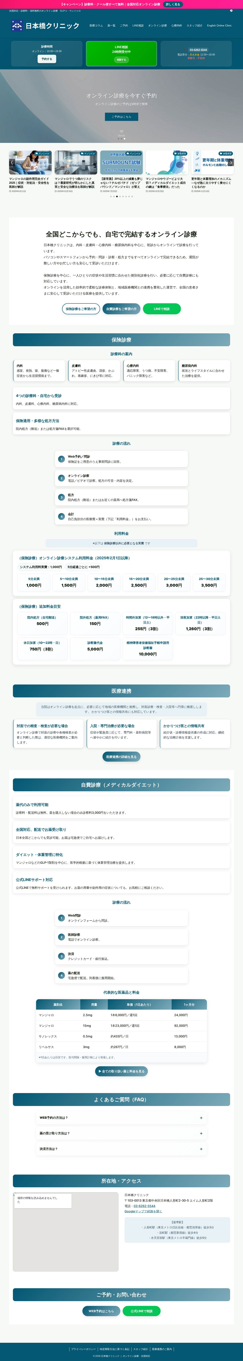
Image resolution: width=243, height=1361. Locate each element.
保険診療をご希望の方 (81, 309)
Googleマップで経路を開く (143, 1211)
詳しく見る (173, 4)
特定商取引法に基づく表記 (114, 1349)
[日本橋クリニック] (44, 25)
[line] (231, 11)
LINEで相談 (162, 309)
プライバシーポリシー (83, 1349)
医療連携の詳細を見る (121, 757)
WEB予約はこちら (101, 1311)
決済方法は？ (121, 1148)
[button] (118, 138)
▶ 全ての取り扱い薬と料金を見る (122, 1071)
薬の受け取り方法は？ (121, 1133)
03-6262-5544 (198, 49)
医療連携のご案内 (162, 1349)
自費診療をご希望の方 (121, 309)
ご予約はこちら (122, 116)
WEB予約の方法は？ (121, 1117)
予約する (47, 58)
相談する (121, 59)
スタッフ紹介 (140, 1349)
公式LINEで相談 (142, 1311)
